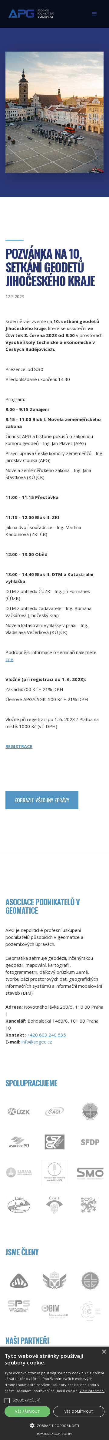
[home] (29, 11)
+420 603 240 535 (46, 1035)
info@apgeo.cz (36, 1042)
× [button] (103, 1352)
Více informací (92, 1390)
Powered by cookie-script (54, 1434)
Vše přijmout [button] (27, 1411)
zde (9, 659)
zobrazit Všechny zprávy (42, 800)
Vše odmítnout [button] (79, 1411)
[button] (94, 14)
